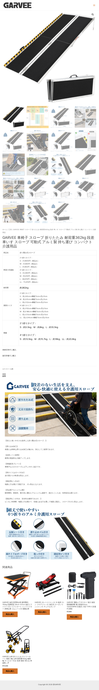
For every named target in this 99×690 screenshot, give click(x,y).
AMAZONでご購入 (9, 350)
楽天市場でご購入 (9, 356)
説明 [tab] (4, 376)
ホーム (4, 229)
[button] (93, 14)
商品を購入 (10, 614)
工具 (10, 229)
